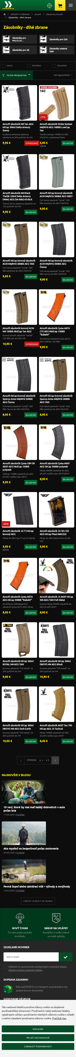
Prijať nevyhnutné (38, 1037)
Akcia (9, 65)
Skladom (62, 65)
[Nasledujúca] (55, 760)
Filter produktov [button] (16, 75)
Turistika (20, 814)
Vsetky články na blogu (37, 900)
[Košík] (60, 5)
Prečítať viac (59, 1018)
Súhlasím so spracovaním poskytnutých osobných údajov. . (37, 968)
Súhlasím (38, 1029)
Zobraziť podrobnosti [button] (38, 1046)
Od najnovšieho (62, 74)
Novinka (36, 65)
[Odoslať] (65, 956)
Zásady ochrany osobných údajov (25, 970)
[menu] (70, 5)
